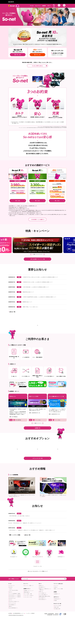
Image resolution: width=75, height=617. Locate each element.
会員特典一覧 (37, 429)
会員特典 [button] (44, 5)
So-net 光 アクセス (12, 598)
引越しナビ (41, 591)
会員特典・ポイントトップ (28, 590)
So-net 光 (10, 587)
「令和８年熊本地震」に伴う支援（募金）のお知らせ (18, 515)
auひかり (10, 591)
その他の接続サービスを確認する (37, 219)
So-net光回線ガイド (12, 604)
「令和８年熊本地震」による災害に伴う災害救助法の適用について (35, 287)
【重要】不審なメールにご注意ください (30, 306)
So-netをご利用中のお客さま (37, 65)
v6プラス (10, 599)
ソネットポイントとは (28, 597)
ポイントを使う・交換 (28, 593)
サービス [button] (32, 5)
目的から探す (56, 607)
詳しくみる (19, 54)
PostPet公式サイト (57, 598)
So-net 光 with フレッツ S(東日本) (15, 595)
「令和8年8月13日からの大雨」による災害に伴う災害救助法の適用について (37, 282)
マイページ (56, 585)
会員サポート (41, 585)
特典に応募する (26, 592)
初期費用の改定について (27, 301)
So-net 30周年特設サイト (13, 607)
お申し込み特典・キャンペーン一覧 (37, 259)
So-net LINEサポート (42, 599)
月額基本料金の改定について (28, 292)
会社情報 (9, 613)
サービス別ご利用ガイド (43, 594)
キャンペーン (38, 5)
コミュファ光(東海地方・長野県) (14, 593)
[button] (54, 6)
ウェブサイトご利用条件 (30, 613)
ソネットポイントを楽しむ (28, 595)
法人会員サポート (42, 587)
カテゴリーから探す (57, 605)
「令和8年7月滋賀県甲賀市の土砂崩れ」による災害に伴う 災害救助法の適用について (39, 297)
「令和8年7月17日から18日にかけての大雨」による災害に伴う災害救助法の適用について (40, 277)
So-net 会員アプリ (42, 597)
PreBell (55, 600)
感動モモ (10, 606)
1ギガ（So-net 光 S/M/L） (14, 590)
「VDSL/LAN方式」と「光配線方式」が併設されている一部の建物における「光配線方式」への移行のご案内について (31, 529)
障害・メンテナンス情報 (14, 534)
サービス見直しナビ (42, 593)
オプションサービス (12, 603)
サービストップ (11, 585)
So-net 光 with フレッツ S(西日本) (15, 596)
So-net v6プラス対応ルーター (14, 601)
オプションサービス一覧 (37, 457)
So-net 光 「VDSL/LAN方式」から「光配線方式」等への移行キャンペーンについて (24, 522)
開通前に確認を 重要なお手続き (44, 596)
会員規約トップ (57, 593)
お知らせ (55, 587)
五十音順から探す (57, 608)
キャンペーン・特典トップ (28, 585)
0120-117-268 (58, 53)
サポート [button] (49, 5)
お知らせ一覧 (12, 311)
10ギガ (10, 588)
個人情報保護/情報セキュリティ (18, 613)
